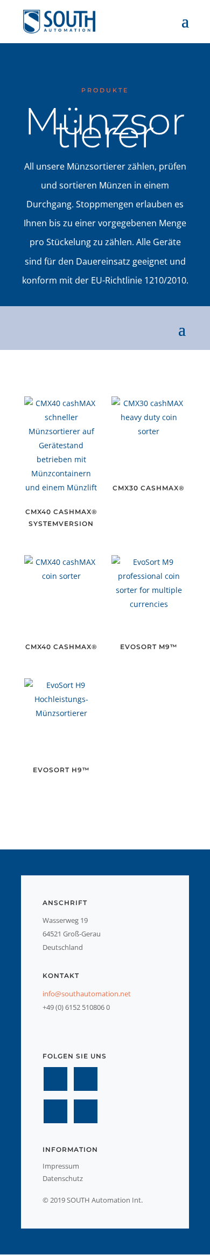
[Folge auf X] (85, 1079)
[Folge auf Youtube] (85, 1111)
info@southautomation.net (87, 993)
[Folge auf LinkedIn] (55, 1111)
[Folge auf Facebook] (55, 1079)
